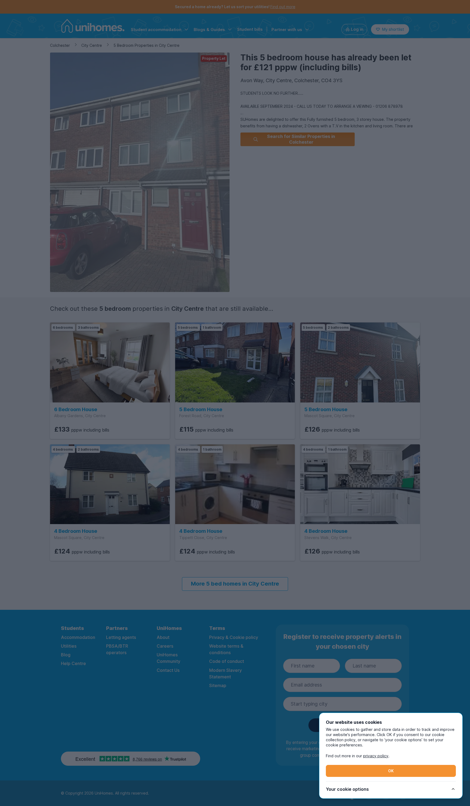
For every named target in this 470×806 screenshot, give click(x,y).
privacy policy (375, 755)
